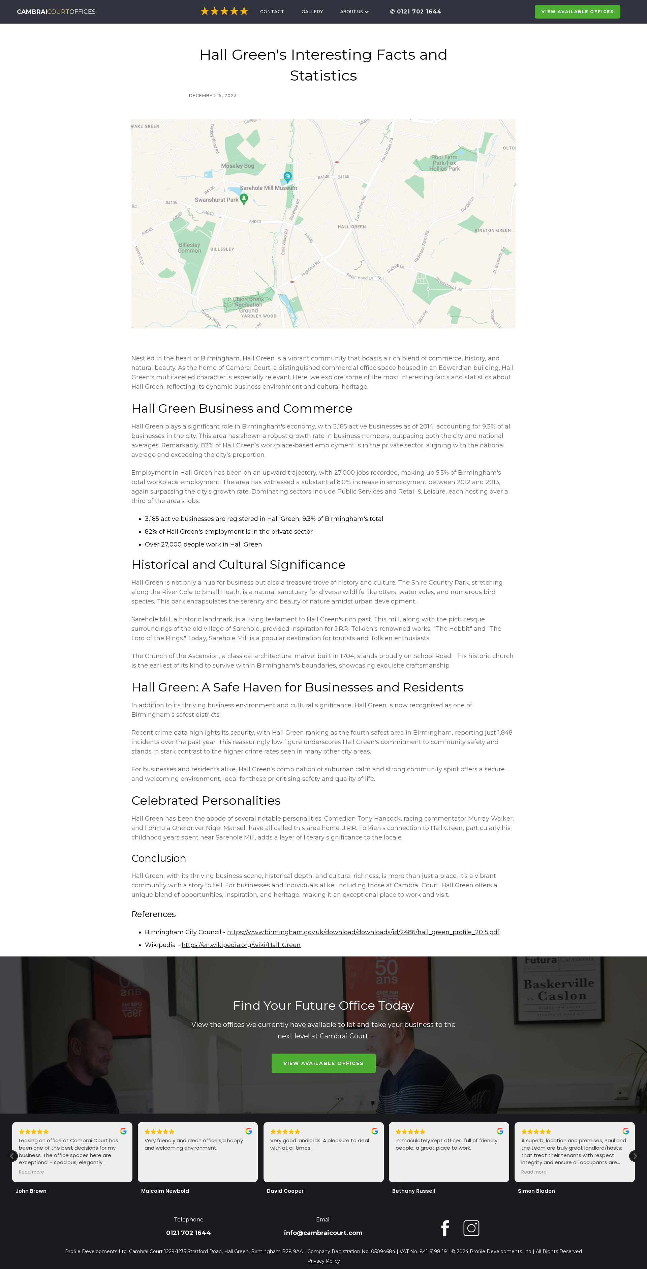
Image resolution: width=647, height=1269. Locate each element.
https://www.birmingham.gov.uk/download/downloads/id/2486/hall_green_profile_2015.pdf (363, 932)
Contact (272, 11)
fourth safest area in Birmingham (401, 732)
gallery (312, 11)
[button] (355, 11)
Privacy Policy (323, 1261)
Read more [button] (31, 1172)
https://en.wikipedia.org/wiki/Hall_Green (241, 945)
